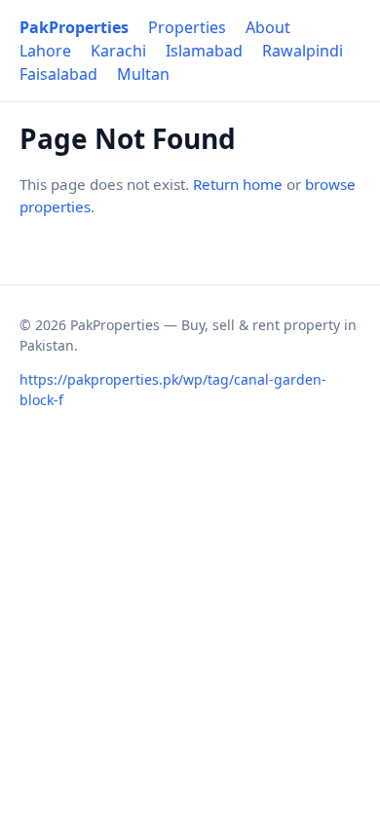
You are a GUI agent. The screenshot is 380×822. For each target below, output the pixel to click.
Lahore (45, 50)
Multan (143, 74)
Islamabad (204, 50)
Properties (187, 27)
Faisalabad (58, 74)
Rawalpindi (302, 50)
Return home (238, 184)
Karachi (118, 50)
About (268, 27)
